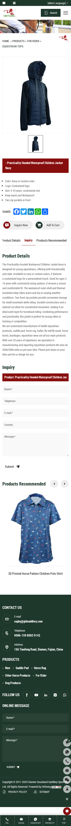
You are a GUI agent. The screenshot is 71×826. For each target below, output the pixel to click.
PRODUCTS (18, 41)
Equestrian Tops (12, 46)
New (7, 668)
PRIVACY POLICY (17, 792)
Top (64, 823)
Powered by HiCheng (40, 786)
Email (21, 823)
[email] (67, 770)
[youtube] (36, 695)
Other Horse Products (17, 675)
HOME (5, 41)
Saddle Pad (22, 668)
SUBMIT (11, 767)
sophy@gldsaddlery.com (28, 621)
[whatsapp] (65, 695)
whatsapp (35, 823)
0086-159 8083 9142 (27, 635)
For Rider (33, 41)
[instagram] (55, 695)
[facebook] (27, 695)
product (49, 823)
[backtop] (67, 789)
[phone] (67, 761)
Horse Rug (40, 668)
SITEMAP (44, 792)
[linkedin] (46, 695)
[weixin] (67, 780)
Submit (10, 466)
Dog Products (13, 683)
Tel (7, 823)
